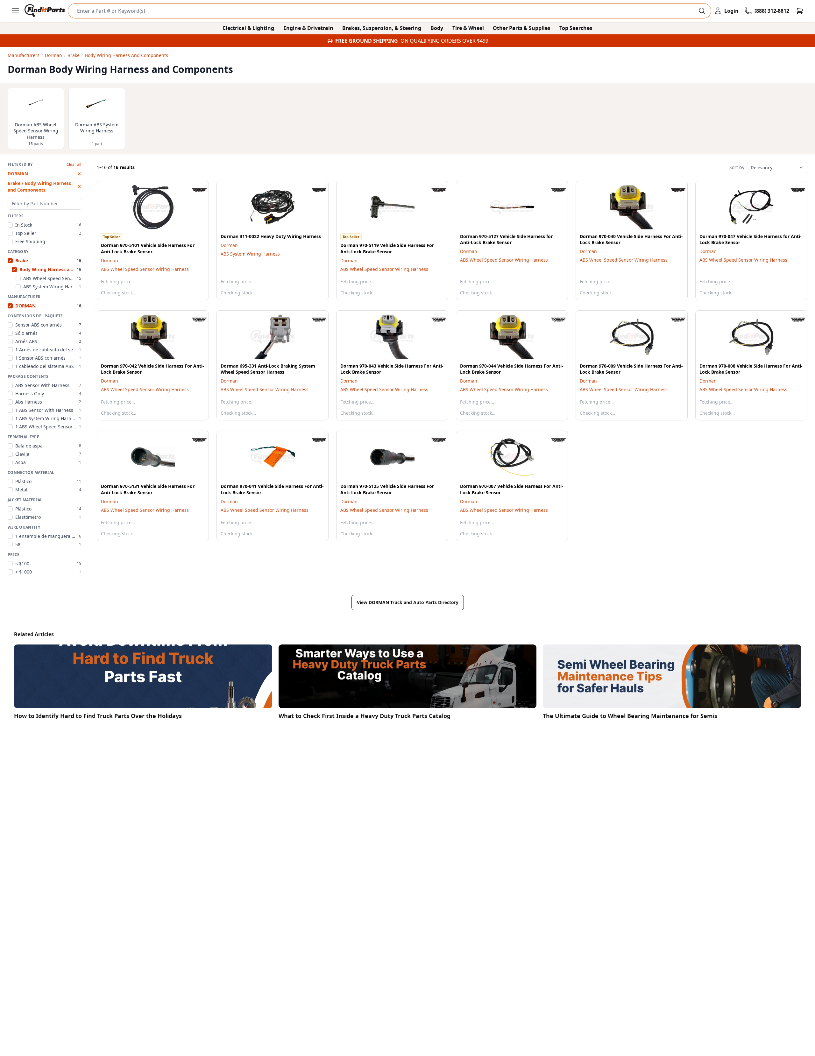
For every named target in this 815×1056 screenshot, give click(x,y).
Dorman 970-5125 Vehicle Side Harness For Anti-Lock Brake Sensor (387, 489)
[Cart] (799, 10)
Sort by (736, 167)
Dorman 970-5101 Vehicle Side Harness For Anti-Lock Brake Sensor (148, 248)
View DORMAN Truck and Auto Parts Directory (407, 602)
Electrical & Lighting (248, 28)
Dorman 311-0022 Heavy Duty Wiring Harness (271, 236)
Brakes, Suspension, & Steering (381, 28)
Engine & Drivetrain (308, 28)
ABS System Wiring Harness (250, 254)
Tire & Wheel (468, 28)
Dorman (109, 260)
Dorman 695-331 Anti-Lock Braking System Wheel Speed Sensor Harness (268, 369)
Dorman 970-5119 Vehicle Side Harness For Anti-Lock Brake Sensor (387, 248)
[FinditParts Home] (45, 11)
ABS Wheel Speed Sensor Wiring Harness (145, 269)
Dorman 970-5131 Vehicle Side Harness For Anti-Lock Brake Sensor (148, 489)
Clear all (74, 164)
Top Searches (575, 28)
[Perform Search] (702, 11)
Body (436, 28)
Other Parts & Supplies (521, 28)
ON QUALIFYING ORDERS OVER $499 (444, 40)
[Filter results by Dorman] (194, 190)
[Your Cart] (799, 10)
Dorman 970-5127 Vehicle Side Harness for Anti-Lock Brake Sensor (506, 239)
